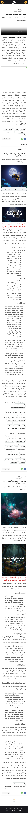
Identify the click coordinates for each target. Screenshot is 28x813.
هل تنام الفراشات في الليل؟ (19, 789)
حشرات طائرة (13, 417)
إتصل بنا (6, 810)
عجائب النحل (22, 428)
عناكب (19, 37)
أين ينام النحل (21, 412)
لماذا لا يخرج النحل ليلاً (9, 441)
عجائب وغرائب (14, 428)
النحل (23, 415)
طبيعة (23, 425)
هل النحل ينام (21, 457)
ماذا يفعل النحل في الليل (19, 446)
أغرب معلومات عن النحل (19, 410)
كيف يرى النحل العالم (20, 441)
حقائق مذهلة (21, 420)
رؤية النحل (16, 423)
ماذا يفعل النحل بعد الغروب (19, 444)
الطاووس (12, 37)
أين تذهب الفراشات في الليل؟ (18, 783)
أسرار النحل (7, 402)
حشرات (19, 9)
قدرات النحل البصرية (20, 433)
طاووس (22, 132)
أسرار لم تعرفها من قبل (19, 404)
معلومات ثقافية (9, 446)
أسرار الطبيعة (21, 402)
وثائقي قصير (21, 465)
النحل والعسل (21, 417)
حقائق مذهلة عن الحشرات (12, 420)
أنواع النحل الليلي (9, 410)
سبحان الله (9, 423)
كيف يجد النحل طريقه (20, 438)
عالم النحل (9, 425)
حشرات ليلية (6, 417)
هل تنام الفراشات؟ (7, 789)
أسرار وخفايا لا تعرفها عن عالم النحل (17, 407)
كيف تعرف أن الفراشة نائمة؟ (19, 786)
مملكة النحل (15, 452)
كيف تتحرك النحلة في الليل (11, 436)
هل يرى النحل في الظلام (19, 459)
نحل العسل (8, 452)
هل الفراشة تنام (8, 786)
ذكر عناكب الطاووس (7, 129)
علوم (8, 428)
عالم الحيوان (16, 425)
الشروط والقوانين (20, 810)
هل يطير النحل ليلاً (8, 459)
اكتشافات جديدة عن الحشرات (11, 412)
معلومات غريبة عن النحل (9, 449)
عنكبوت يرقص (21, 134)
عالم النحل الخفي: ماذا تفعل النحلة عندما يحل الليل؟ (14, 154)
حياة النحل (22, 423)
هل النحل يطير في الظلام (12, 454)
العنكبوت (16, 129)
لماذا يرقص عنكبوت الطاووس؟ (16, 14)
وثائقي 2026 (21, 462)
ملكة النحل (22, 452)
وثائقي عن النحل (13, 462)
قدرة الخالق (12, 433)
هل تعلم (14, 457)
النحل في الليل (9, 415)
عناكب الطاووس (20, 45)
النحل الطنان (17, 415)
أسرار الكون (14, 402)
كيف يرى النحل (11, 438)
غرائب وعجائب (21, 431)
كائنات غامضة (21, 436)
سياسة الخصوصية (12, 810)
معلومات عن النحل (20, 449)
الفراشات (16, 596)
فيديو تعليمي (13, 431)
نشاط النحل (22, 454)
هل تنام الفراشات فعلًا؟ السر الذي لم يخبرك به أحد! (15, 482)
